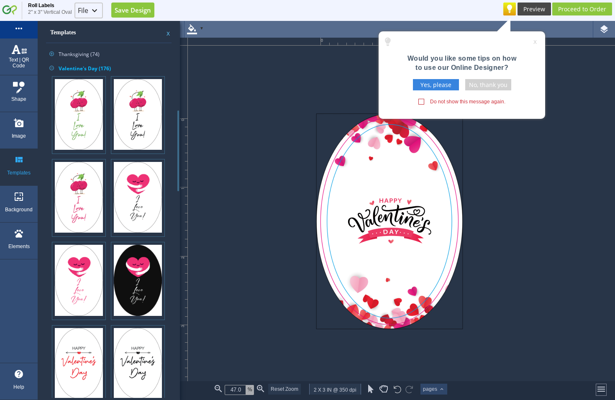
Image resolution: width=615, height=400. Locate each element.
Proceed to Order (582, 9)
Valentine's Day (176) (80, 68)
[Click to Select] (371, 389)
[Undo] (397, 390)
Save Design (133, 10)
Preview (534, 9)
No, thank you (488, 85)
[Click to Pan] (383, 389)
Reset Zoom (284, 389)
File (83, 10)
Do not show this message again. (467, 102)
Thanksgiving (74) (74, 54)
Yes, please (435, 85)
